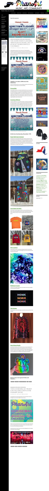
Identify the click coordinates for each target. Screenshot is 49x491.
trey (46, 191)
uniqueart (40, 192)
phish (44, 183)
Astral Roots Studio (15, 345)
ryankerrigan (43, 186)
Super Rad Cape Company (17, 136)
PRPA (45, 184)
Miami (46, 180)
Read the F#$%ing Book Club (3, 17)
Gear (14, 39)
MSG (42, 181)
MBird (44, 180)
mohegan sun (25, 446)
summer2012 (43, 188)
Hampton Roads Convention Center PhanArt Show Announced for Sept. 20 (4, 44)
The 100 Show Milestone (3, 32)
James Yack (19, 47)
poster (38, 184)
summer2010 (38, 188)
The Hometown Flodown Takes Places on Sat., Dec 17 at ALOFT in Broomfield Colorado (21, 43)
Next (6, 52)
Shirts (30, 381)
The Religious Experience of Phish (4, 30)
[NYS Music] (42, 150)
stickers (43, 187)
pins (27, 381)
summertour (39, 190)
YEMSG (43, 192)
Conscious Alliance (15, 99)
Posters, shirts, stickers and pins (25, 39)
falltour (40, 178)
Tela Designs (13, 308)
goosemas (16, 381)
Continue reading (4, 62)
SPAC (41, 187)
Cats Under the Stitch (15, 208)
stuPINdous (46, 187)
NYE (46, 181)
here (19, 429)
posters (42, 184)
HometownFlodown (23, 381)
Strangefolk (3, 19)
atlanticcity (38, 176)
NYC (44, 181)
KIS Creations (14, 247)
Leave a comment (25, 47)
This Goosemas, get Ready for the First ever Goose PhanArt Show (21, 390)
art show (12, 381)
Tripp (37, 192)
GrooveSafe (13, 88)
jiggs (42, 180)
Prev (2, 52)
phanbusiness (17, 39)
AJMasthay (39, 175)
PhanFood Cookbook (3, 23)
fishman (42, 178)
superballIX (43, 191)
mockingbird (38, 181)
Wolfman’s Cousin (15, 285)
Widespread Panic (3, 21)
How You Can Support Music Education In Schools (3, 26)
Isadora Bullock (38, 180)
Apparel (11, 39)
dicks (39, 177)
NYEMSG (41, 183)
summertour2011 (39, 191)
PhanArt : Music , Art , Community (7, 10)
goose (16, 446)
